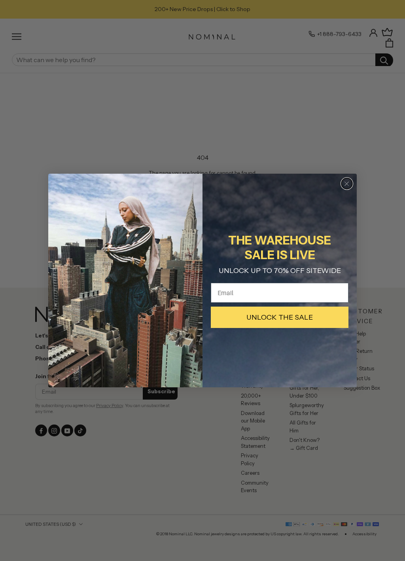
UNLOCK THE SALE (279, 317)
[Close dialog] (347, 184)
